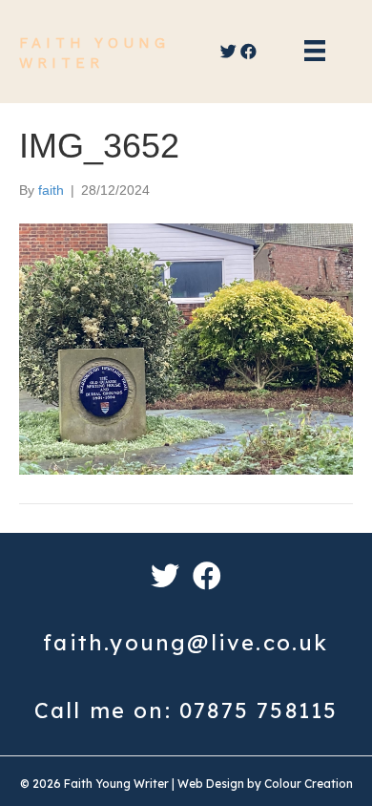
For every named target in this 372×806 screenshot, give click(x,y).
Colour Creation (308, 783)
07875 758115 (258, 710)
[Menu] (315, 53)
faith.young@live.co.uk (185, 642)
